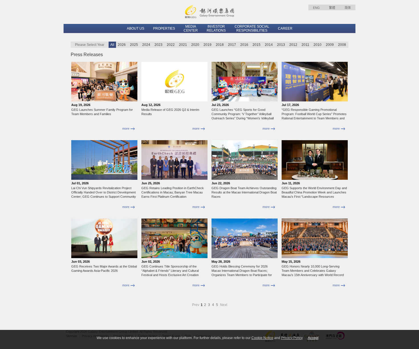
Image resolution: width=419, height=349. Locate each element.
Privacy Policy (292, 338)
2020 (195, 45)
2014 (269, 45)
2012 (293, 45)
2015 (257, 45)
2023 (158, 45)
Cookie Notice (262, 338)
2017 (232, 45)
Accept (313, 338)
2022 (171, 45)
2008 (342, 45)
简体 (348, 7)
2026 (122, 45)
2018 (220, 45)
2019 (207, 45)
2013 (281, 45)
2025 (134, 45)
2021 (183, 45)
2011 (305, 45)
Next (223, 305)
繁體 (332, 7)
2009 (330, 45)
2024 (146, 45)
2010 (318, 45)
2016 (244, 45)
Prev (196, 305)
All (112, 45)
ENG (316, 7)
